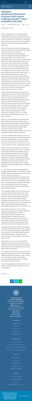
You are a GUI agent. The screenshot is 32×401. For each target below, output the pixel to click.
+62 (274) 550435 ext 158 (16, 309)
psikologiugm (16, 311)
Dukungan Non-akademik (16, 368)
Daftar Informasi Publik (16, 342)
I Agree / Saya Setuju (24, 396)
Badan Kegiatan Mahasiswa (16, 384)
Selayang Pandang (16, 323)
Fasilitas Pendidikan (16, 358)
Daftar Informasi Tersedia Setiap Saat (16, 350)
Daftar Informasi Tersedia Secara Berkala (16, 347)
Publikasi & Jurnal (16, 365)
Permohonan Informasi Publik (16, 344)
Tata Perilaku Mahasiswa (16, 376)
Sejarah (16, 326)
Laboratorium (16, 360)
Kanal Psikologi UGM (16, 316)
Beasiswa (16, 381)
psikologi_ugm (16, 314)
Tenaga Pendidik (16, 331)
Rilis (4, 24)
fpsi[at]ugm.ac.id (17, 305)
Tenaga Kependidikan (16, 334)
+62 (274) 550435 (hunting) (16, 307)
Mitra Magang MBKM (16, 379)
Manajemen (16, 328)
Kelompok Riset (16, 363)
